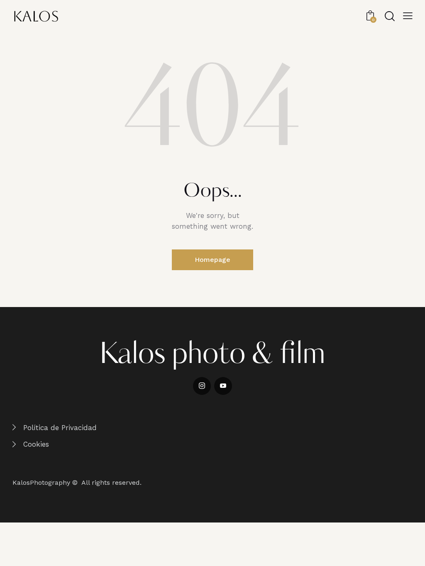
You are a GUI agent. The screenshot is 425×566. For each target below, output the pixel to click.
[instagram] (202, 386)
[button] (408, 15)
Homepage (212, 260)
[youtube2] (223, 386)
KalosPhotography (41, 482)
